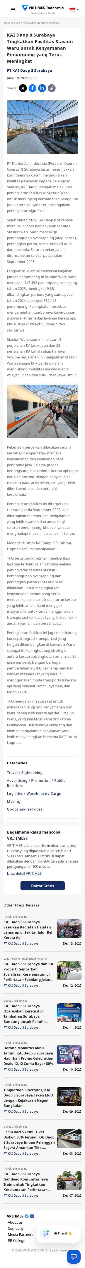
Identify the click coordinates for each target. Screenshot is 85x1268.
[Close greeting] (75, 1230)
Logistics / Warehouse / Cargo (34, 793)
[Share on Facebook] (32, 88)
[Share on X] (23, 88)
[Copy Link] (52, 88)
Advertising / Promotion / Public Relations (36, 783)
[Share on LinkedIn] (42, 88)
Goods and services (24, 809)
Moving (13, 801)
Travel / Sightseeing (25, 772)
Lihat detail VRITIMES (24, 873)
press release (11, 23)
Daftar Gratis (42, 885)
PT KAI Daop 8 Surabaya (29, 70)
